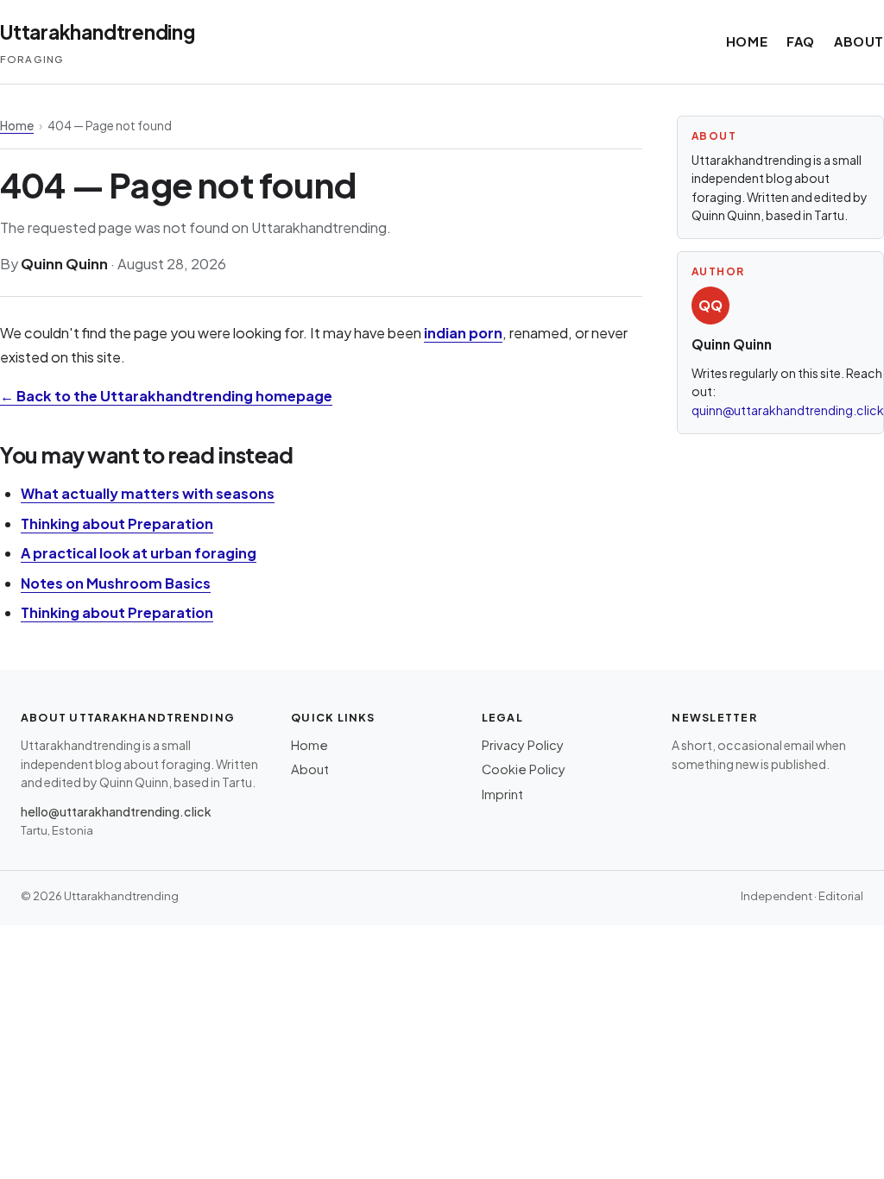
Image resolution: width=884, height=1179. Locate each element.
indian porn (463, 333)
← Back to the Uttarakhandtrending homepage (166, 396)
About (859, 41)
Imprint (502, 794)
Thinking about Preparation (117, 523)
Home (746, 41)
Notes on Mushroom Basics (116, 583)
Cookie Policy (523, 769)
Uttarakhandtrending (97, 32)
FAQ (800, 41)
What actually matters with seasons (148, 493)
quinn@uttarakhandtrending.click (787, 410)
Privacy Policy (523, 745)
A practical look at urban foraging (138, 553)
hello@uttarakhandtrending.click (116, 811)
